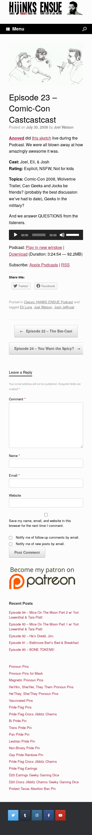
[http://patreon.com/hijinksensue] (42, 588)
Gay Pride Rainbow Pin (26, 754)
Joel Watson (64, 127)
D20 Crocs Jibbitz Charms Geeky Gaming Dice (44, 781)
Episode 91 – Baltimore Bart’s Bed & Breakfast (44, 642)
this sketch (41, 138)
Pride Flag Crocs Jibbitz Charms (33, 714)
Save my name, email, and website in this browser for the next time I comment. (40, 523)
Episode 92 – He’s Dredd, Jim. (31, 635)
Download (18, 254)
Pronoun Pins (19, 666)
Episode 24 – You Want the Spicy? (47, 348)
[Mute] (62, 234)
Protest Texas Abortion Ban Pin (32, 788)
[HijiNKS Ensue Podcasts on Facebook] (48, 815)
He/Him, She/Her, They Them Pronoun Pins (41, 686)
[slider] (73, 234)
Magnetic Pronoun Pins (26, 679)
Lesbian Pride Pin (22, 741)
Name (14, 455)
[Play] (15, 234)
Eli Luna (26, 307)
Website (15, 495)
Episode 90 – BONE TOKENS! (31, 649)
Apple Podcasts (43, 265)
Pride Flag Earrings (23, 768)
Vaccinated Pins (21, 700)
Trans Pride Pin (20, 727)
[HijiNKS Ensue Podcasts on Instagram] (37, 815)
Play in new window (44, 247)
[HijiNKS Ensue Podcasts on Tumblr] (25, 815)
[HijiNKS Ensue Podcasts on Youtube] (60, 815)
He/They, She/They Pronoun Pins (34, 693)
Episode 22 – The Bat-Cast (46, 330)
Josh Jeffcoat (64, 307)
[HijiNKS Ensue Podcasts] (46, 8)
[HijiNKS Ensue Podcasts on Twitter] (13, 815)
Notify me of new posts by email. (40, 543)
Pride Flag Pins (20, 707)
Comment (17, 398)
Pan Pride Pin (19, 734)
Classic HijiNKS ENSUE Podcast (48, 301)
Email (14, 475)
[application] (46, 235)
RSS (65, 265)
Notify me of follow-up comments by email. (47, 537)
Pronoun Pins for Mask (26, 673)
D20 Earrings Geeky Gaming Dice (34, 775)
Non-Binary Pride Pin (24, 747)
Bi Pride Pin (18, 720)
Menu (18, 28)
